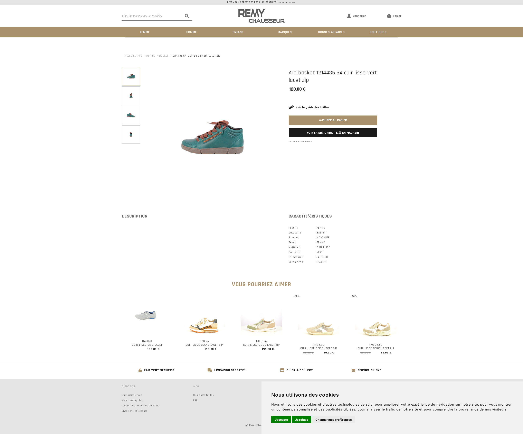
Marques (285, 32)
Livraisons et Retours (134, 411)
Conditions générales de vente (141, 405)
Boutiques (378, 32)
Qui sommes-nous (132, 395)
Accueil (129, 56)
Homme (191, 32)
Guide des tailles (203, 395)
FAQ (195, 400)
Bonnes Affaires (331, 32)
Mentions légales (132, 400)
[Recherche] (187, 15)
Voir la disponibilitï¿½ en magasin (333, 133)
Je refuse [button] (301, 419)
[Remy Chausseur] (261, 16)
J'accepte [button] (281, 419)
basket (163, 56)
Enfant (238, 32)
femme (150, 56)
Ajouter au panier (333, 120)
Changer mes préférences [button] (333, 419)
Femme (145, 32)
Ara (140, 56)
